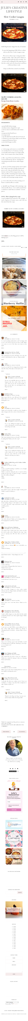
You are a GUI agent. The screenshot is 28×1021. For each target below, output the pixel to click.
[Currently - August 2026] (14, 846)
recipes (12, 246)
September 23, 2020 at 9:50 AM (15, 448)
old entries (22, 731)
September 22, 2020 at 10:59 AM (12, 353)
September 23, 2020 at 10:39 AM (12, 487)
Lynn (6, 337)
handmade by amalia (9, 498)
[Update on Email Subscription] (14, 828)
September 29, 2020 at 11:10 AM (12, 639)
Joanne (6, 515)
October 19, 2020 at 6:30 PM (11, 679)
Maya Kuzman (8, 599)
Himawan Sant (8, 561)
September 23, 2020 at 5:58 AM (12, 408)
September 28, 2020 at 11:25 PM (12, 625)
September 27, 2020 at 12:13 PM (12, 600)
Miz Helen (7, 638)
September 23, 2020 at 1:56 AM (12, 395)
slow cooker (17, 246)
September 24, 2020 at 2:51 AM (12, 499)
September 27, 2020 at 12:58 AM (12, 577)
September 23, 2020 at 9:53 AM (15, 377)
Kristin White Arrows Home (12, 624)
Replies (8, 374)
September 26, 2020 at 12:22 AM (12, 543)
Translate (16, 1004)
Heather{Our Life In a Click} (12, 352)
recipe (7, 246)
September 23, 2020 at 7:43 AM (12, 435)
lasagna (3, 246)
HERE (6, 235)
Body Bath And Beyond (10, 576)
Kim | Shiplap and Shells (10, 653)
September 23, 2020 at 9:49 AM (15, 421)
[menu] (2, 2)
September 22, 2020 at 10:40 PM (12, 365)
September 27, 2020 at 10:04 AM (12, 587)
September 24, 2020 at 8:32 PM (12, 517)
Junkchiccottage (9, 394)
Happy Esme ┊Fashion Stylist (12, 542)
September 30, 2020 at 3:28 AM (8, 667)
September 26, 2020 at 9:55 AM (12, 562)
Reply (2, 348)
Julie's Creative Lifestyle (14, 9)
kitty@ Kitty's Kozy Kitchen (12, 610)
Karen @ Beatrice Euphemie (11, 527)
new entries (6, 731)
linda (6, 407)
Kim (6, 486)
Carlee (6, 364)
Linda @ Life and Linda (10, 586)
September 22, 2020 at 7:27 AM (12, 339)
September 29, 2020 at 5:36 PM (12, 654)
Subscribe (14, 809)
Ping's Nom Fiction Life (11, 678)
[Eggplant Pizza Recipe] (14, 864)
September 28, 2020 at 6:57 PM (12, 612)
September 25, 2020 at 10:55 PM (12, 528)
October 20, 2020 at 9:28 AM (15, 693)
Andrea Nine (8, 434)
